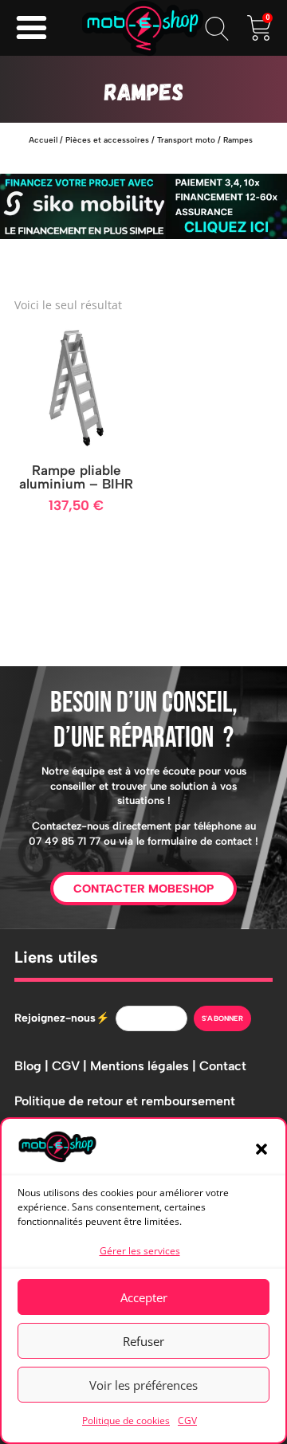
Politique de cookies (126, 1420)
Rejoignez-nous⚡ (61, 1018)
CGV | (71, 1065)
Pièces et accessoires (107, 140)
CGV (187, 1420)
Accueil (43, 140)
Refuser (143, 1341)
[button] (261, 1149)
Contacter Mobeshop (143, 888)
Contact (222, 1065)
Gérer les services (140, 1251)
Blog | (33, 1065)
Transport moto (186, 140)
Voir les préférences (143, 1385)
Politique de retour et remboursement (124, 1101)
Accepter (143, 1297)
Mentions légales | (144, 1065)
